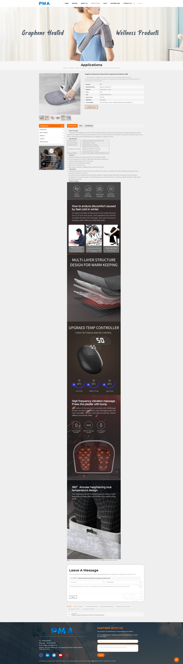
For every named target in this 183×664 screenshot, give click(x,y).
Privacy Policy (98, 661)
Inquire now (91, 107)
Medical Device (44, 141)
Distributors (115, 3)
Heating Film (43, 129)
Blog (105, 3)
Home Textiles (44, 132)
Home (66, 3)
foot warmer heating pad (88, 609)
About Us (84, 3)
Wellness (71, 68)
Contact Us (127, 3)
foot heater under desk (91, 606)
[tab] (72, 126)
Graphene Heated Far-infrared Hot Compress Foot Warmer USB (94, 578)
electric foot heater (78, 606)
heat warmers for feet (73, 609)
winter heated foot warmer (106, 606)
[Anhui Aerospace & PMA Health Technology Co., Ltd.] (44, 3)
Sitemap (106, 661)
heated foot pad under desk (123, 606)
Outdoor (42, 138)
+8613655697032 (46, 641)
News (114, 661)
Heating (74, 3)
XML (110, 661)
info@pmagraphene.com (50, 645)
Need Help (51, 155)
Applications (95, 3)
